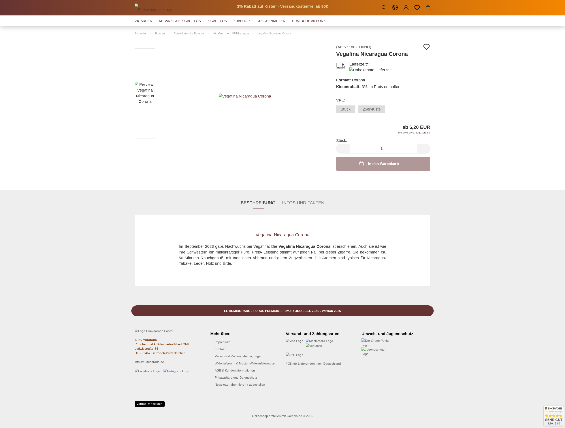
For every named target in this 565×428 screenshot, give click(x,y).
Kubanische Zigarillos (180, 21)
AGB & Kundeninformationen (235, 370)
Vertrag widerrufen (150, 403)
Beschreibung (258, 202)
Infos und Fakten (303, 202)
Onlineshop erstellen (266, 416)
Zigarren (143, 21)
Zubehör (242, 21)
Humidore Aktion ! (308, 21)
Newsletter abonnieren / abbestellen (240, 384)
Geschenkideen (270, 21)
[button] (395, 7)
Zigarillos (217, 21)
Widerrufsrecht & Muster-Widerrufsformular (245, 363)
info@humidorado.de (149, 362)
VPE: (340, 100)
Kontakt (220, 349)
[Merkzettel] (417, 7)
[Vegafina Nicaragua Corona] (245, 94)
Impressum (222, 342)
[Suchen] (384, 7)
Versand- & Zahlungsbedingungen (238, 356)
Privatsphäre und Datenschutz (236, 377)
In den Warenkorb (383, 164)
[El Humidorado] (155, 7)
